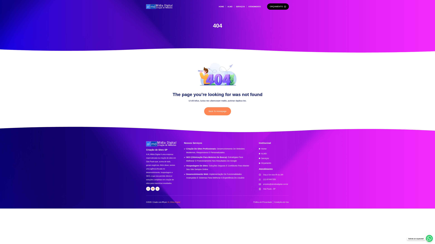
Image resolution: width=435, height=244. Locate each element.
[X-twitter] (157, 189)
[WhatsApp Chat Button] (429, 238)
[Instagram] (148, 189)
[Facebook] (153, 189)
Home (221, 7)
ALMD (229, 7)
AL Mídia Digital (174, 202)
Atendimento (254, 7)
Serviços (240, 7)
